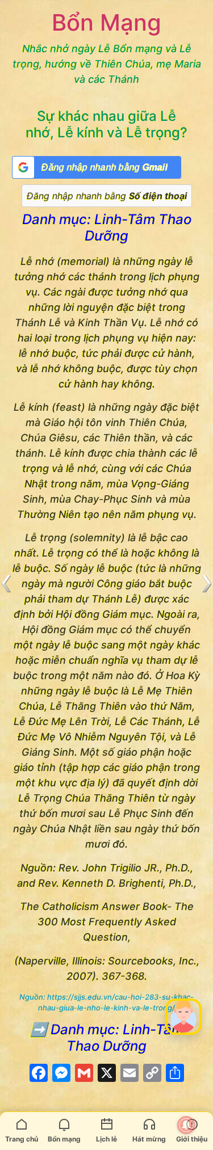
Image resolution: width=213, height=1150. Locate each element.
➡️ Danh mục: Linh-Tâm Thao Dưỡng (106, 1037)
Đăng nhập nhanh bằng (107, 195)
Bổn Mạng (106, 22)
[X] (106, 1074)
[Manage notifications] (186, 1125)
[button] (183, 1017)
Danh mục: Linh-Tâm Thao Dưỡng (106, 227)
